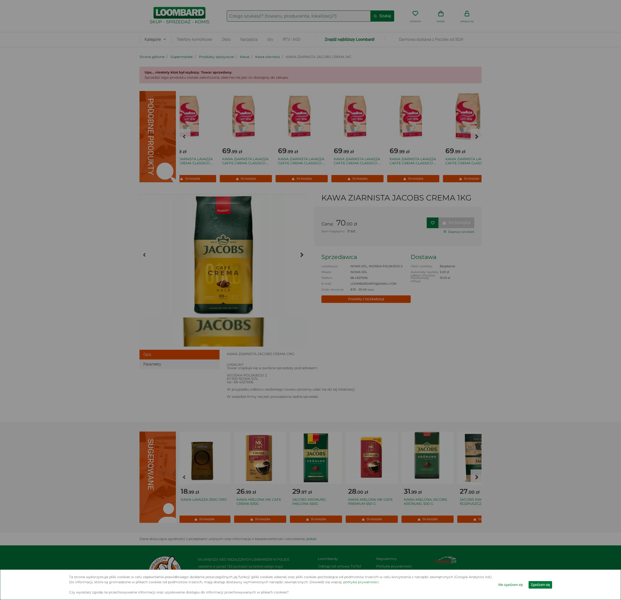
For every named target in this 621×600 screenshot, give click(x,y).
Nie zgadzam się (510, 585)
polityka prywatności (361, 582)
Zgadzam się (540, 585)
